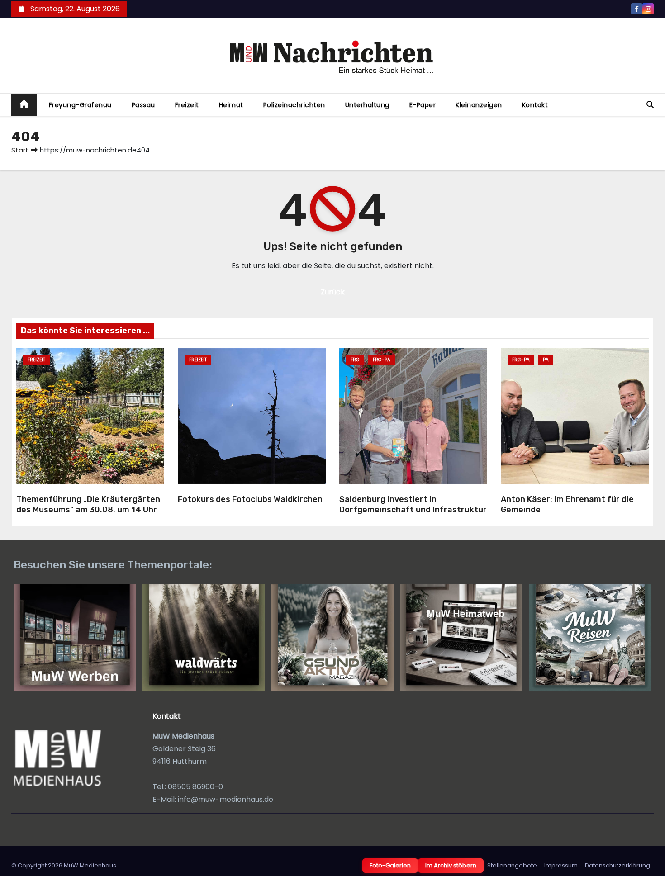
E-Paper (422, 104)
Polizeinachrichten (294, 104)
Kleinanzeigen (479, 104)
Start (19, 150)
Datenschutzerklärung (617, 865)
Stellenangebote (512, 865)
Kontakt (535, 104)
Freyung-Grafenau (80, 104)
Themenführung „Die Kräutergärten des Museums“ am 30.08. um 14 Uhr (88, 504)
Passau (143, 104)
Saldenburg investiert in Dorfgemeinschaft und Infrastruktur (413, 504)
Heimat (231, 104)
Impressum (561, 865)
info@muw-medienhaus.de (225, 799)
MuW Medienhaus (90, 865)
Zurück (333, 292)
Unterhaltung (367, 104)
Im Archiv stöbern (450, 865)
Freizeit (187, 104)
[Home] (24, 105)
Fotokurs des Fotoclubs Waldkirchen (250, 499)
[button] (650, 104)
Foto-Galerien (390, 865)
